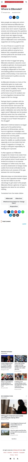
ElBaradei (9, 198)
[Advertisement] (14, 287)
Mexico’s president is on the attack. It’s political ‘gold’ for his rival (7, 384)
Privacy (12, 455)
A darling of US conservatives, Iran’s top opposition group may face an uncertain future (21, 384)
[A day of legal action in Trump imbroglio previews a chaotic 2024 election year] (7, 358)
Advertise (9, 452)
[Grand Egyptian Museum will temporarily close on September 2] (5, 425)
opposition (14, 206)
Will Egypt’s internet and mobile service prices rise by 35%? (12, 417)
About (5, 452)
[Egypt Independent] (14, 2)
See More (14, 439)
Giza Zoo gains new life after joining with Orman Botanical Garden (18, 432)
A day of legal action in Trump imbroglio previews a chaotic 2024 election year (6, 366)
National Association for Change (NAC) (14, 202)
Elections (19, 198)
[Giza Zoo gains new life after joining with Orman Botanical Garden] (5, 432)
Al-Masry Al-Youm (17, 450)
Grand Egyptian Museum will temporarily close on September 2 (18, 424)
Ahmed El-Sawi (6, 12)
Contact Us (15, 452)
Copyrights (22, 452)
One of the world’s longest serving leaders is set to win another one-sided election (20, 366)
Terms (16, 455)
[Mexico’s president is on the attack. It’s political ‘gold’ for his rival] (7, 376)
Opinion (4, 6)
